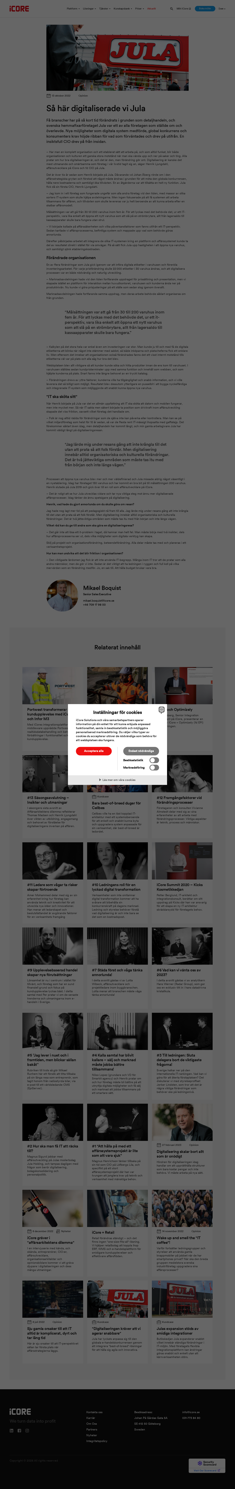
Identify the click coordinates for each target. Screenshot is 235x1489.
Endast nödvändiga (141, 751)
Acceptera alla (94, 751)
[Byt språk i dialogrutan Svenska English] (161, 710)
